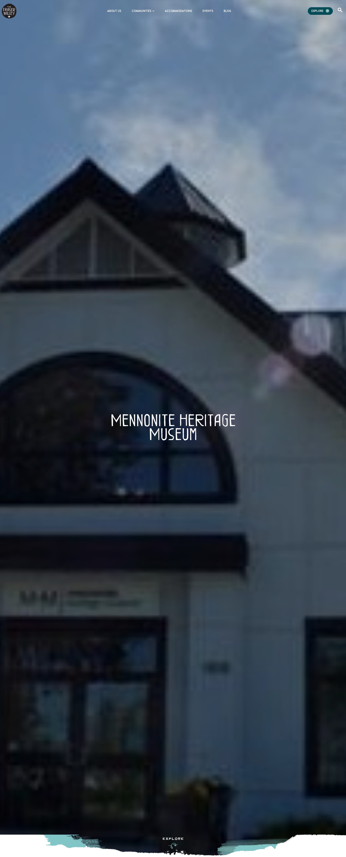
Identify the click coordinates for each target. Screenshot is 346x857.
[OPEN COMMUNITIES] (153, 11)
